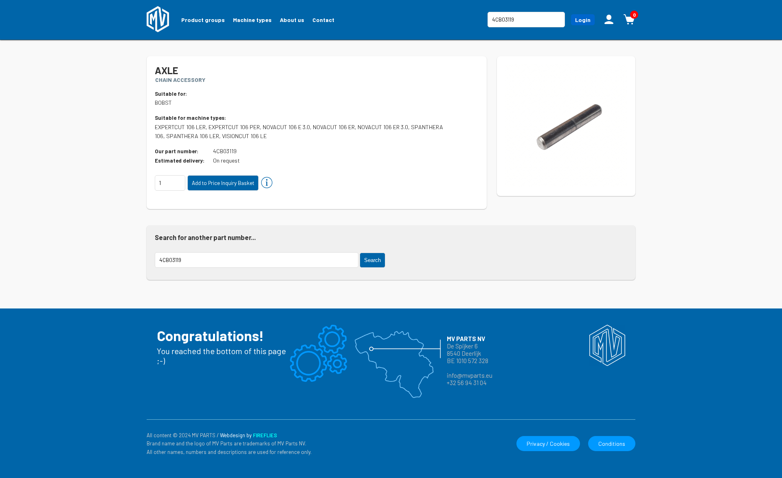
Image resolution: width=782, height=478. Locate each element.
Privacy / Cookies (548, 443)
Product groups (203, 19)
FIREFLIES (265, 435)
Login (583, 19)
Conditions (611, 443)
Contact (323, 19)
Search (372, 260)
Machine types (252, 19)
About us (292, 19)
